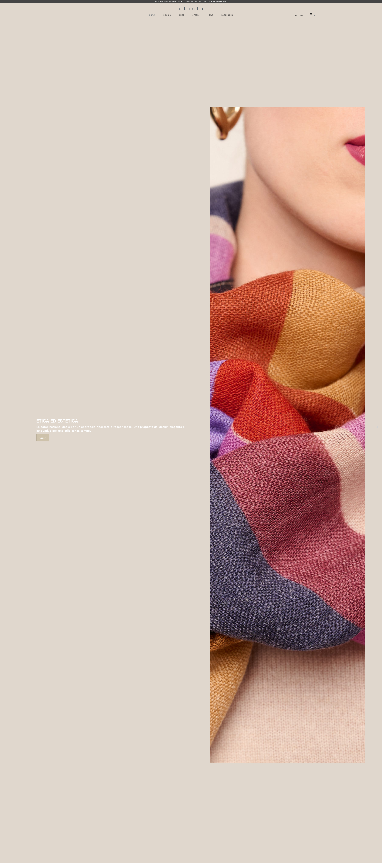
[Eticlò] (191, 7)
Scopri (43, 437)
